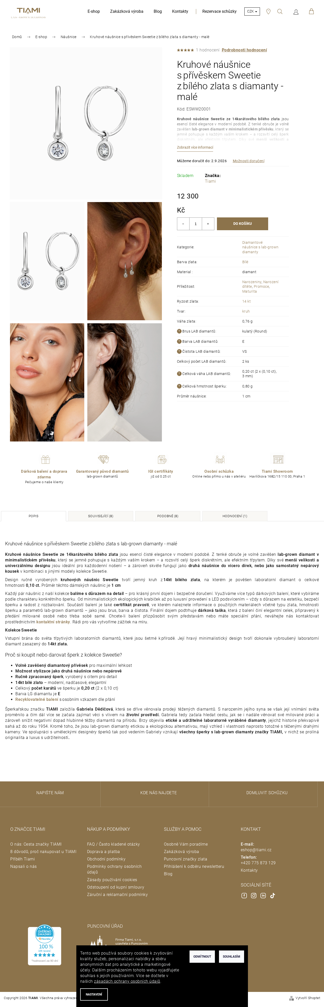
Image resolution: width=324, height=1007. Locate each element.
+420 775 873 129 (258, 862)
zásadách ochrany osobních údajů (127, 981)
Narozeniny (252, 282)
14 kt (246, 301)
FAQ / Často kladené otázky (113, 844)
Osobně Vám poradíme (186, 844)
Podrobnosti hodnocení (244, 50)
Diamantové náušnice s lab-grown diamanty (260, 247)
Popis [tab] (34, 516)
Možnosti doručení (249, 161)
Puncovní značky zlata (185, 859)
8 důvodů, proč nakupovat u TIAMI (43, 851)
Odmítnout (202, 956)
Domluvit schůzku (267, 792)
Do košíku (242, 224)
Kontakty (249, 870)
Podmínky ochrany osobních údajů (114, 869)
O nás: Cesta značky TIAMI (36, 844)
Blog (168, 873)
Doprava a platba (103, 851)
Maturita (249, 291)
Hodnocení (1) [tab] (235, 516)
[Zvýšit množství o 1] (208, 224)
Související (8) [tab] (100, 516)
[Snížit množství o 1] (183, 224)
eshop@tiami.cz (256, 849)
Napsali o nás (23, 866)
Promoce (261, 286)
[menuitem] (93, 11)
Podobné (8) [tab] (168, 516)
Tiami (210, 181)
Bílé (245, 262)
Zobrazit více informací (195, 147)
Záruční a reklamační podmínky (117, 894)
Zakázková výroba (181, 851)
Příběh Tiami (22, 859)
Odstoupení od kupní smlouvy (115, 887)
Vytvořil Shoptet (308, 998)
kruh (246, 311)
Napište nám (50, 792)
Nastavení (94, 994)
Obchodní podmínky (106, 859)
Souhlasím (231, 956)
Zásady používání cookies (112, 879)
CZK (251, 11)
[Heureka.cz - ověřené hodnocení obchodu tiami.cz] (44, 944)
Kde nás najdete (158, 792)
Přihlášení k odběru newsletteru (194, 866)
